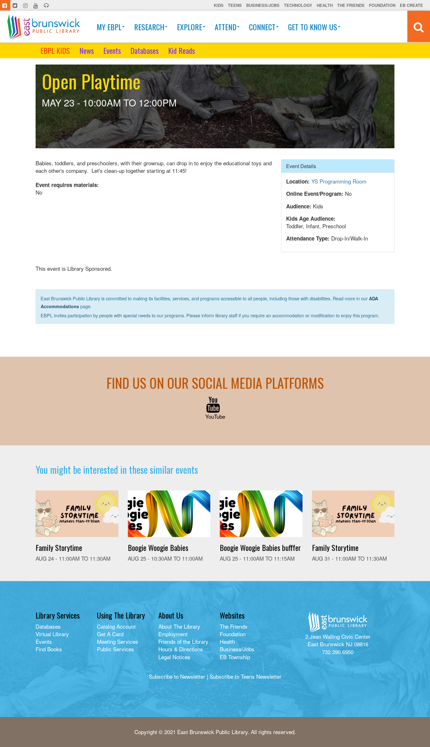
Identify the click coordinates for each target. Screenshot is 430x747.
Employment (173, 634)
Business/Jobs (263, 5)
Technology (298, 5)
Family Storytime (59, 547)
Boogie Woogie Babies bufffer (260, 547)
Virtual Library (52, 634)
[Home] (43, 26)
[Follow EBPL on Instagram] (26, 5)
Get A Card (110, 634)
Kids (218, 5)
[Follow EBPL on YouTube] (36, 5)
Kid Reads (181, 50)
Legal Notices (174, 657)
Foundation (382, 5)
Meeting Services (117, 641)
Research (149, 26)
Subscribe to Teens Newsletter (245, 676)
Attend (225, 26)
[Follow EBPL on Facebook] (5, 5)
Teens (235, 5)
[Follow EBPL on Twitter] (15, 5)
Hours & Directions (180, 649)
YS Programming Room (338, 181)
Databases (144, 50)
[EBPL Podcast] (47, 5)
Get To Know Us (312, 26)
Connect (262, 26)
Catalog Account (116, 626)
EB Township (235, 657)
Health (325, 5)
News (86, 50)
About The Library (179, 626)
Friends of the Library (183, 641)
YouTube (215, 416)
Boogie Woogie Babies (158, 547)
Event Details (301, 166)
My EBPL (109, 26)
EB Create (411, 5)
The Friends (351, 5)
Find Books (49, 649)
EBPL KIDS (55, 50)
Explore (189, 26)
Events (112, 50)
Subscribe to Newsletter (177, 676)
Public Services (115, 649)
